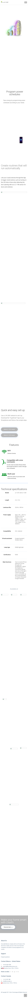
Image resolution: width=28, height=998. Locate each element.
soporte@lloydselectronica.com (10, 966)
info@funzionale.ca (7, 981)
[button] (25, 2)
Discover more (7, 927)
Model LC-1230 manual (9, 435)
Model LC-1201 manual (9, 429)
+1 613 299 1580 (6, 979)
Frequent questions (5, 957)
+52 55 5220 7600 (7, 964)
